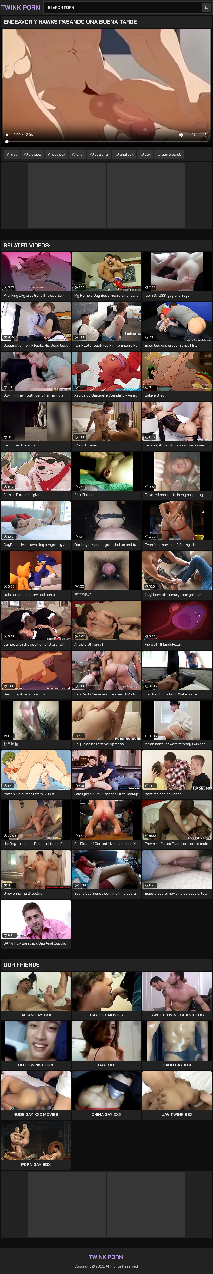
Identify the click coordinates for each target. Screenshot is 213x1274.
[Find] (206, 7)
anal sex (127, 154)
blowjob (35, 154)
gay (14, 154)
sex (148, 154)
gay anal (102, 154)
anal (79, 154)
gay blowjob (171, 154)
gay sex (58, 154)
